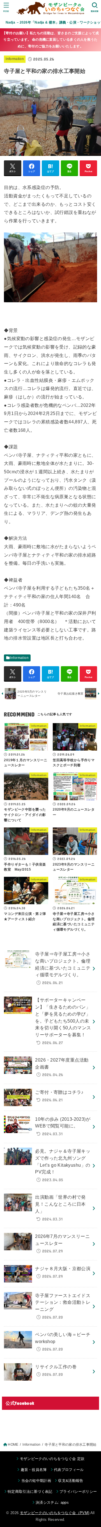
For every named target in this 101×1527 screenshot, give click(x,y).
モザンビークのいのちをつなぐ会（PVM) (54, 1513)
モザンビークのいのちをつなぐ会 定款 (52, 1459)
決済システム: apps (52, 1502)
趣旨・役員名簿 (34, 1470)
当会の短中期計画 (36, 1480)
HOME (13, 1444)
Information (15, 59)
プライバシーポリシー (78, 1491)
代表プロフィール (69, 1470)
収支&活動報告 (70, 1480)
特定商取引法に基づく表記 (30, 1491)
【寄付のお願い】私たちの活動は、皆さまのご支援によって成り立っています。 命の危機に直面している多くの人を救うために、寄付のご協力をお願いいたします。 (50, 39)
